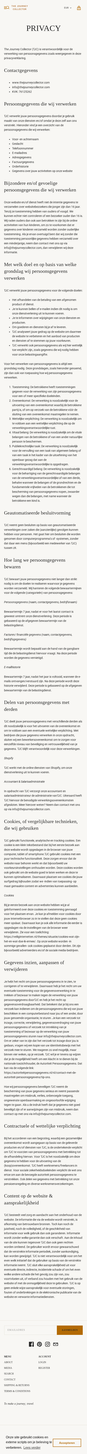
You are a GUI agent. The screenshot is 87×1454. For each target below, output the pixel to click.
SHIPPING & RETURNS (17, 1385)
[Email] (55, 1344)
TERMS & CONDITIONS (17, 1391)
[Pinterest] (39, 1344)
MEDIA (8, 1368)
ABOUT (8, 1362)
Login (42, 1362)
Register (44, 1368)
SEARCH (9, 1373)
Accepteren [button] (67, 1442)
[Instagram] (47, 1344)
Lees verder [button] (31, 1447)
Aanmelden (70, 1330)
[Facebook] (31, 1344)
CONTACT (9, 1379)
